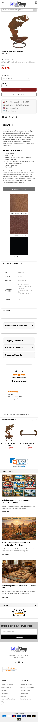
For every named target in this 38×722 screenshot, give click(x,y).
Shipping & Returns (7, 687)
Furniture (23, 696)
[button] (19, 462)
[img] (19, 374)
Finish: (6, 75)
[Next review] (34, 401)
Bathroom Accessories (27, 687)
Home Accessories (25, 699)
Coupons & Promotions (8, 699)
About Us (4, 690)
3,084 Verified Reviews (19, 377)
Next (36, 420)
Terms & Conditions (7, 684)
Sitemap (3, 705)
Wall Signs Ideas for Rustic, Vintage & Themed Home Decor (16, 501)
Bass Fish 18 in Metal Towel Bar (28, 444)
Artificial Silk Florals (26, 684)
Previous (32, 420)
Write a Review (5, 54)
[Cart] (36, 2)
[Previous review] (3, 401)
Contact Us (4, 693)
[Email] (6, 117)
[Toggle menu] (2, 2)
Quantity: (4, 83)
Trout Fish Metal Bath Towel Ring (9, 444)
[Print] (9, 117)
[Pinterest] (16, 117)
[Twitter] (12, 117)
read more (5, 512)
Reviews (3, 696)
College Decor (24, 693)
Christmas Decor (25, 690)
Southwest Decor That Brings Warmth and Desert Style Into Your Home (17, 544)
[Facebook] (2, 117)
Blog (2, 702)
